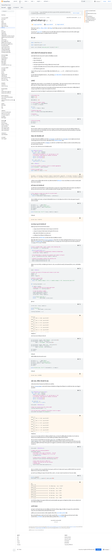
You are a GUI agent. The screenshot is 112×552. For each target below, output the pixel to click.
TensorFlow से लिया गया (69, 544)
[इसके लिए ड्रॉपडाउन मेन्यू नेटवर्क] (34, 1)
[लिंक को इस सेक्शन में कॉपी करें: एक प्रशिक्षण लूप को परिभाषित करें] (47, 224)
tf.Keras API (39, 31)
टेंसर (39, 28)
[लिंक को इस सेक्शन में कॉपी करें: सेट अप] (36, 38)
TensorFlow (33, 17)
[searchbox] (7, 11)
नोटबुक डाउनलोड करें (60, 24)
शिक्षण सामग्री (3, 7)
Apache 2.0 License (72, 526)
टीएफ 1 (22, 7)
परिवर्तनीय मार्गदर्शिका (58, 140)
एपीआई (26, 1)
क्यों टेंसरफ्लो (46, 1)
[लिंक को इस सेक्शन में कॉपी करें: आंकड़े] (36, 81)
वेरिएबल (42, 28)
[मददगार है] (78, 18)
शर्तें (17, 549)
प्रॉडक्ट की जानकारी (68, 539)
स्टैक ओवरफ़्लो (67, 540)
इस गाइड (59, 515)
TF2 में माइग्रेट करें (16, 7)
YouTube (18, 544)
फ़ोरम (18, 539)
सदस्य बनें (98, 549)
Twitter (18, 542)
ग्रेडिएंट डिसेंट (42, 237)
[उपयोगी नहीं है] (80, 18)
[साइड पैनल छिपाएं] (14, 550)
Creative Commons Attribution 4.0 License (54, 526)
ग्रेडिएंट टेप (46, 28)
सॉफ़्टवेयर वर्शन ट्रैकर (68, 537)
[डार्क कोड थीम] (78, 41)
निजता (20, 549)
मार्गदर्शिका (9, 7)
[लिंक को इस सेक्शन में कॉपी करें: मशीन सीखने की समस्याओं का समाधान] (53, 53)
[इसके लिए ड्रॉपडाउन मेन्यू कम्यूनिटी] (41, 1)
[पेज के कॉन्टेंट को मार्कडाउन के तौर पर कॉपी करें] (51, 21)
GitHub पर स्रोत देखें (49, 24)
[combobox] (87, 1)
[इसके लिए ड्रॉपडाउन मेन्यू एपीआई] (28, 1)
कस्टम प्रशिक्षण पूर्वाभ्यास (61, 513)
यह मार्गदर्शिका (39, 516)
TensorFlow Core (6, 5)
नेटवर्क (32, 1)
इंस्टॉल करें (15, 1)
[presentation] (61, 71)
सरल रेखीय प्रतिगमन (58, 74)
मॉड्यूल (51, 28)
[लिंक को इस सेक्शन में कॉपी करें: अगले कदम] (39, 506)
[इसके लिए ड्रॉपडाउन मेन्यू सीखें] (22, 1)
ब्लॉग (18, 537)
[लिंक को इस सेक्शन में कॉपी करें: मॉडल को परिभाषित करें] (45, 136)
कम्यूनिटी (38, 1)
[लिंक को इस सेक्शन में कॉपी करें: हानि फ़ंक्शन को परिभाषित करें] (45, 185)
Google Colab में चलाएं (37, 24)
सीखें (20, 1)
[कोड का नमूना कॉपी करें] (80, 41)
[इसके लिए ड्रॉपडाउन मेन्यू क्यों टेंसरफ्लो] (49, 1)
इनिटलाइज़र (59, 180)
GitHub (104, 1)
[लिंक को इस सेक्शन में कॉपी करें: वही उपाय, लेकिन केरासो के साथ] (50, 381)
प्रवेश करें (109, 1)
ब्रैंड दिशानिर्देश (67, 542)
